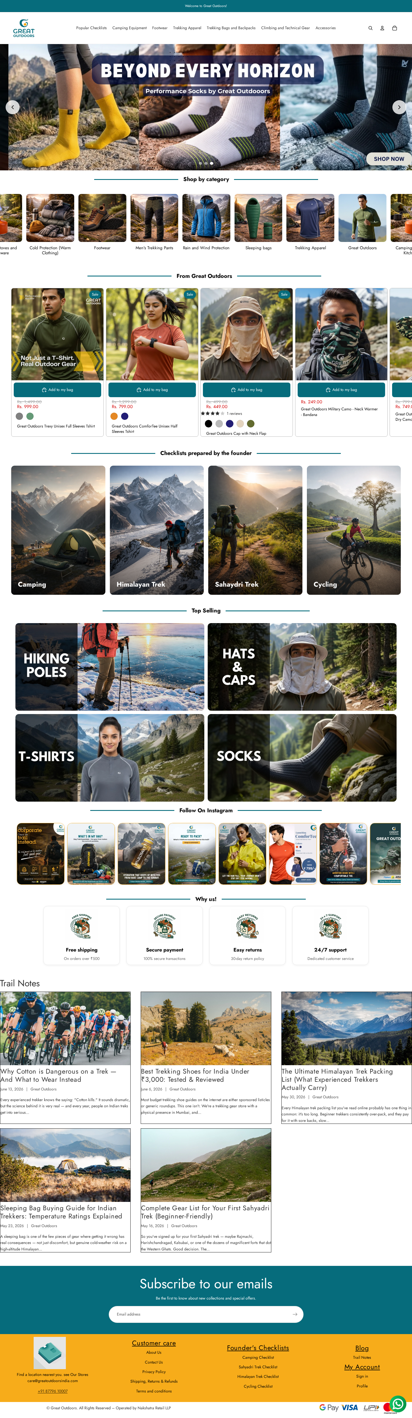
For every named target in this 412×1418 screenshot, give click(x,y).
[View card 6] (292, 853)
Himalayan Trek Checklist (258, 1376)
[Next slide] (399, 107)
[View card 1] (40, 853)
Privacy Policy (154, 1371)
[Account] (382, 28)
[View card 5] (242, 853)
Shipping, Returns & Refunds (154, 1381)
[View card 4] (192, 853)
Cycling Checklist (258, 1386)
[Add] (378, 371)
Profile (362, 1386)
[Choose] (95, 371)
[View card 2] (91, 853)
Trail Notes (362, 1357)
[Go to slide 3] (211, 163)
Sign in (362, 1376)
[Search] (370, 28)
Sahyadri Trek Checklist (258, 1367)
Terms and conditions (154, 1391)
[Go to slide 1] (200, 163)
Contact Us (154, 1362)
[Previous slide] (13, 107)
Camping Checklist (258, 1357)
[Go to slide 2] (206, 163)
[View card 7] (343, 853)
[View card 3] (141, 853)
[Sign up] (295, 1314)
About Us (153, 1352)
